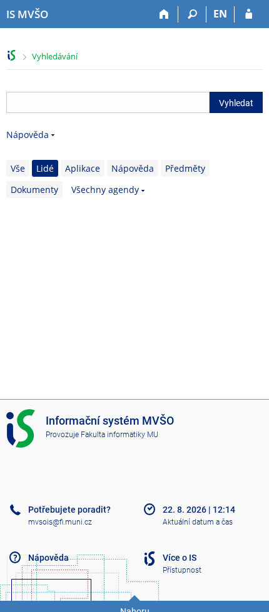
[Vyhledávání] (192, 14)
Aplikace (82, 168)
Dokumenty (34, 189)
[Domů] (164, 14)
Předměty (185, 168)
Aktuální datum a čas (198, 522)
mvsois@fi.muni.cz (60, 522)
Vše (18, 168)
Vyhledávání (55, 56)
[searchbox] (108, 102)
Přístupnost (182, 570)
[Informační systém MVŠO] (11, 55)
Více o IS (179, 558)
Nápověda (27, 135)
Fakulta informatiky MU (119, 434)
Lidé (45, 168)
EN (220, 14)
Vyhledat (236, 103)
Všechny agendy (105, 189)
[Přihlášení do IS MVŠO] (249, 14)
